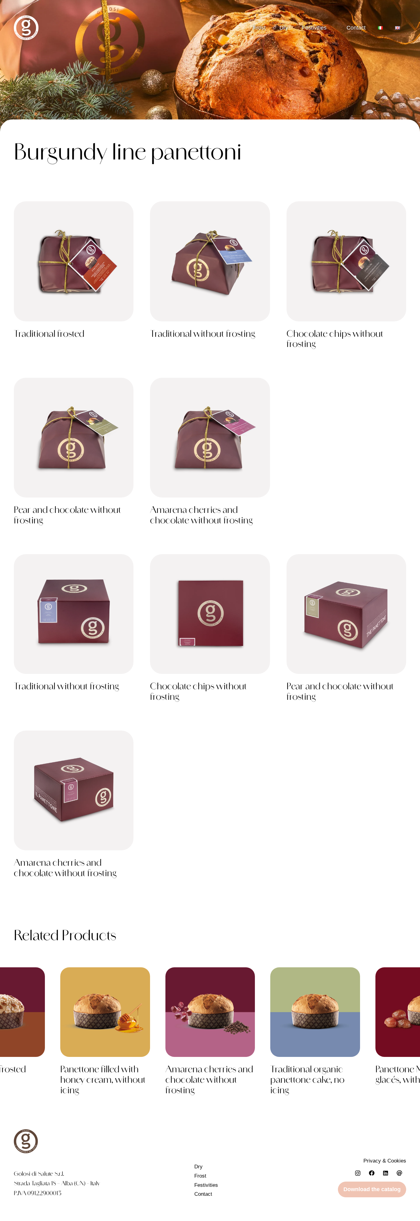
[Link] (73, 278)
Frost (259, 28)
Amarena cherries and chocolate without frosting (209, 1080)
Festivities (314, 28)
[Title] (399, 1173)
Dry (283, 28)
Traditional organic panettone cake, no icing (307, 1080)
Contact (203, 1194)
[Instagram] (358, 1173)
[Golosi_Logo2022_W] (26, 27)
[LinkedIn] (385, 1173)
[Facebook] (371, 1173)
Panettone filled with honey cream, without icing (103, 1080)
